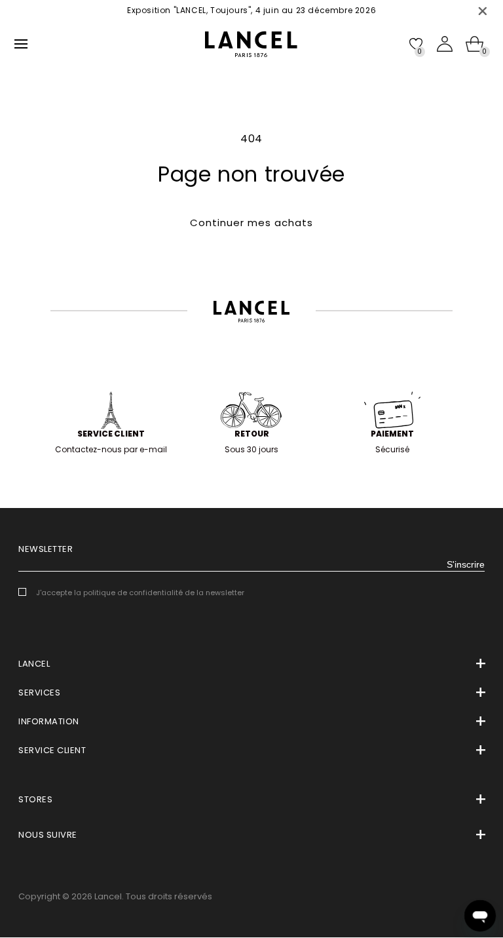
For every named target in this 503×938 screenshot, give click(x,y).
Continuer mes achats (251, 222)
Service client (111, 433)
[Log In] (444, 44)
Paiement (392, 433)
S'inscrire (466, 564)
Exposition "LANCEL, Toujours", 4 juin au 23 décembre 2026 (251, 10)
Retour (251, 433)
